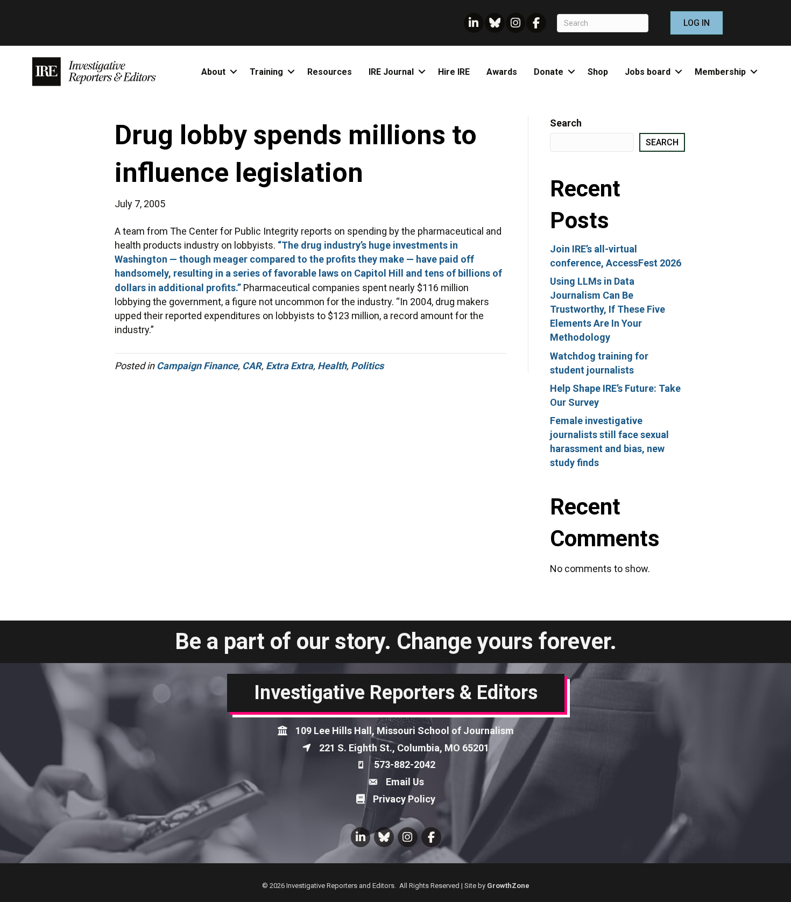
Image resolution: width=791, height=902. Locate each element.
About (213, 72)
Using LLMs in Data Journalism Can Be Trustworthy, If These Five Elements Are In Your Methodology (607, 309)
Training (266, 72)
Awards (501, 72)
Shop (598, 72)
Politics (367, 365)
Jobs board (647, 72)
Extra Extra (289, 365)
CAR (252, 365)
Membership (720, 72)
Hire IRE (454, 72)
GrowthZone (508, 886)
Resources (329, 72)
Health (332, 365)
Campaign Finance (197, 365)
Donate (548, 72)
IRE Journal (391, 72)
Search (566, 123)
